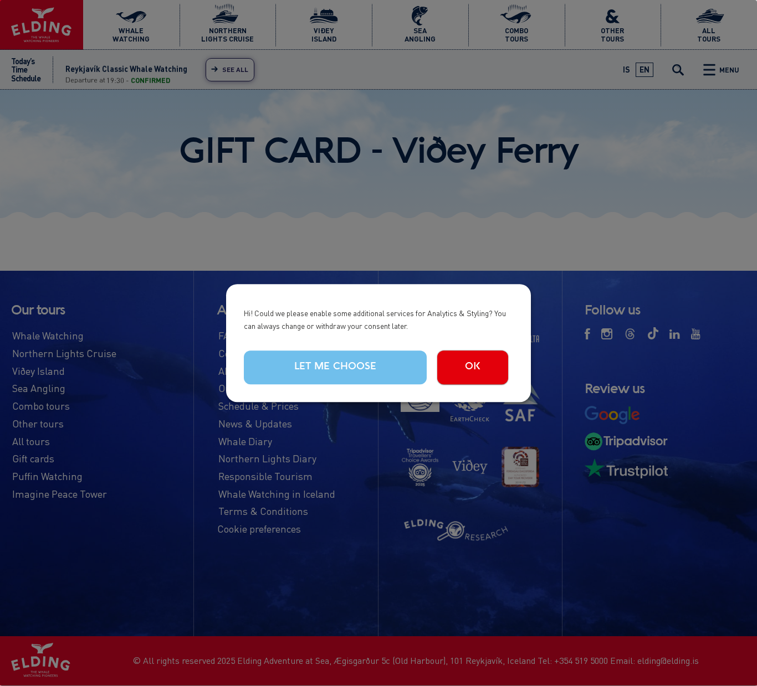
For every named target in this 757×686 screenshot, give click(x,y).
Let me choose (335, 367)
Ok (472, 367)
